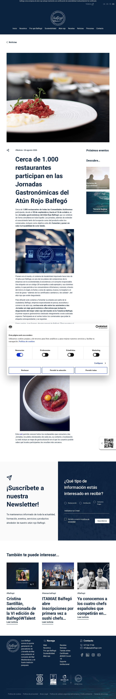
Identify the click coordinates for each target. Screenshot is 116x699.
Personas (90, 28)
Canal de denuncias (101, 694)
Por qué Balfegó (35, 28)
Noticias (80, 28)
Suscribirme (102, 521)
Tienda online (65, 651)
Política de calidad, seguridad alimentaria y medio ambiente (71, 694)
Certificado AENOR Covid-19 (65, 656)
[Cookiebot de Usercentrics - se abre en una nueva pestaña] (97, 327)
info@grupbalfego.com (93, 648)
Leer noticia (12, 622)
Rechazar (25, 370)
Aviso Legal (44, 694)
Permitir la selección (58, 370)
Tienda (88, 4)
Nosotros (23, 28)
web (21, 434)
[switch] (45, 355)
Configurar (98, 363)
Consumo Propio (100, 503)
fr (110, 4)
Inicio (15, 28)
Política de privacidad (30, 694)
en (107, 4)
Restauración (72, 503)
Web (45, 645)
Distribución (87, 503)
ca (104, 4)
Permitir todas (91, 370)
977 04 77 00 (89, 645)
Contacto (99, 28)
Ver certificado (91, 1)
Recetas (71, 28)
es (113, 4)
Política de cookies (27, 341)
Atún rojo (62, 28)
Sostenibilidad (50, 28)
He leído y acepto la (78, 520)
